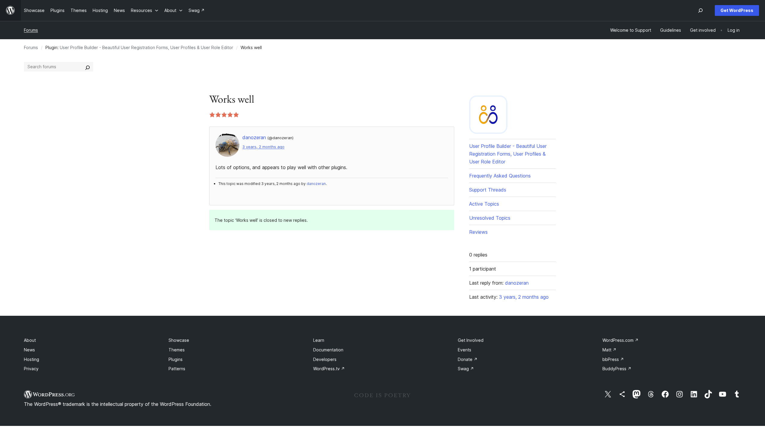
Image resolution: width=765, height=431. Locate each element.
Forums (31, 30)
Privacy (31, 368)
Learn (318, 340)
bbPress (613, 359)
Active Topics (484, 204)
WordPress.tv (329, 368)
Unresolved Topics (489, 218)
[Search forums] (87, 67)
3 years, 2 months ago (263, 147)
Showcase (179, 340)
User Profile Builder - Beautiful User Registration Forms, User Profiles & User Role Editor (146, 47)
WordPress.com (620, 340)
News (29, 349)
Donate (468, 359)
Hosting (31, 359)
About (30, 340)
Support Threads (487, 190)
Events (464, 349)
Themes (177, 349)
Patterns (177, 368)
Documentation (328, 349)
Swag (466, 368)
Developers (324, 359)
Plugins (176, 359)
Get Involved (471, 340)
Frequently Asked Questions (500, 176)
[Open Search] (700, 10)
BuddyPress (616, 368)
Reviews (478, 232)
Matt (609, 349)
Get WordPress (736, 10)
